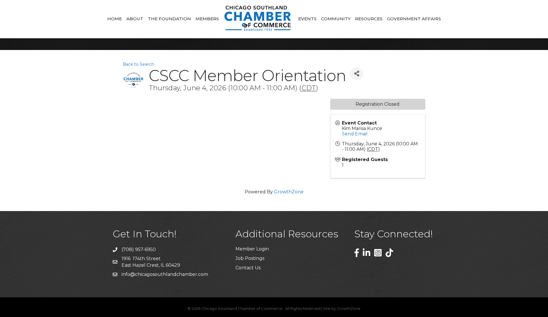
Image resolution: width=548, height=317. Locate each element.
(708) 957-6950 (139, 249)
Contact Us (248, 267)
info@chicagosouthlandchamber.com (165, 274)
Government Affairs (414, 18)
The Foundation (169, 18)
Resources (368, 18)
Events (307, 18)
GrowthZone (289, 191)
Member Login (252, 249)
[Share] (356, 73)
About (134, 18)
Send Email (355, 134)
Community (335, 18)
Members (207, 18)
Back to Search (138, 64)
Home (114, 18)
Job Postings (249, 258)
